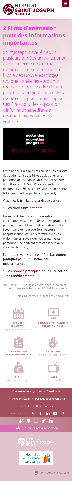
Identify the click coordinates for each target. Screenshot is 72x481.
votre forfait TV (53, 378)
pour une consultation (18, 326)
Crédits (27, 406)
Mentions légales (21, 398)
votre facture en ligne (18, 378)
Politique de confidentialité (50, 398)
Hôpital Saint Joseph (28, 391)
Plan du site (53, 391)
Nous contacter (44, 406)
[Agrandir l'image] (36, 143)
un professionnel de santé (53, 353)
